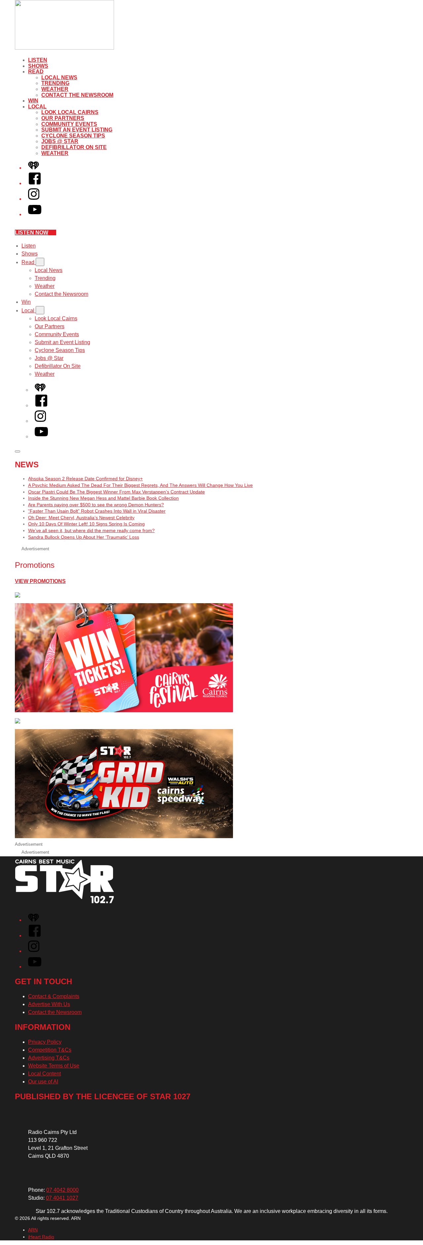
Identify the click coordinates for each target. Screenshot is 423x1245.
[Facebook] (34, 183)
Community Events (69, 124)
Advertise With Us (49, 1004)
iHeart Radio (41, 1236)
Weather (54, 89)
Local (37, 106)
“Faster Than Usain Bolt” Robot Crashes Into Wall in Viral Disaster (97, 511)
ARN (33, 1229)
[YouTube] (34, 214)
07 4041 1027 (62, 1198)
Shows (38, 66)
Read (36, 71)
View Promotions (40, 581)
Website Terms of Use (53, 1066)
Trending (55, 83)
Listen (37, 60)
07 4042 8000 (62, 1190)
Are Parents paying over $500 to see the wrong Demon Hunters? (96, 504)
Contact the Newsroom (77, 95)
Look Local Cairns (69, 112)
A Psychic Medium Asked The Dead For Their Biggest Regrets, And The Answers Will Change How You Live (140, 485)
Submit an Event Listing (76, 130)
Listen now (31, 232)
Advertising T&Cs (48, 1058)
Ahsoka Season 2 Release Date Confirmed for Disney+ (85, 478)
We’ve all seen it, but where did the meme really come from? (91, 530)
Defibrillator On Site (74, 147)
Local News (59, 77)
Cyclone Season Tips (73, 135)
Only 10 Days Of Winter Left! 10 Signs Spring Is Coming (86, 523)
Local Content (44, 1073)
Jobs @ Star (59, 141)
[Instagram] (33, 199)
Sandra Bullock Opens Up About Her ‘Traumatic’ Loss (83, 537)
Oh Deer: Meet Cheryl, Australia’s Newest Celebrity (81, 517)
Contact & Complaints (53, 996)
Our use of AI (43, 1081)
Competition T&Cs (49, 1050)
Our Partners (62, 118)
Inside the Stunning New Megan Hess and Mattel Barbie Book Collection (103, 498)
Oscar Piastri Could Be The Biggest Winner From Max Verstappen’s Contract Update (116, 491)
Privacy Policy (44, 1042)
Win (33, 100)
